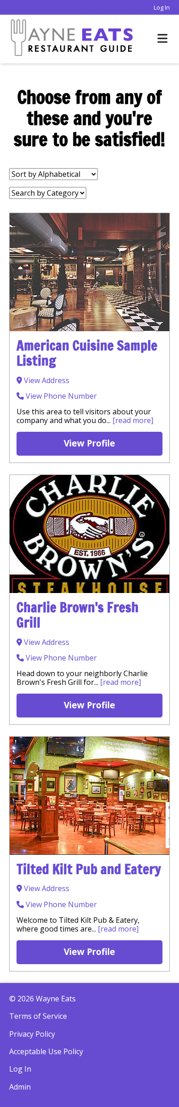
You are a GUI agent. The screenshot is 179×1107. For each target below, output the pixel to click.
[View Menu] (162, 39)
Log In (162, 7)
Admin (20, 1087)
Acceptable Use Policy (46, 1051)
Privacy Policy (32, 1034)
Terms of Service (38, 1016)
